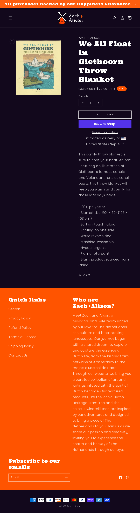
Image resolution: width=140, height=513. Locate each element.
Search (14, 309)
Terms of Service (23, 337)
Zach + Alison (74, 506)
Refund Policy (20, 327)
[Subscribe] (66, 477)
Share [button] (86, 274)
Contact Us (18, 355)
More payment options (105, 132)
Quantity (83, 96)
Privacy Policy (20, 318)
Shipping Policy (21, 346)
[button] (10, 18)
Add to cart (105, 114)
